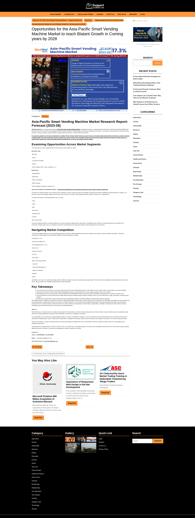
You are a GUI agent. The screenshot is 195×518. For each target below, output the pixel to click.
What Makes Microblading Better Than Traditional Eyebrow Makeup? (146, 84)
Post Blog (122, 14)
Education (136, 138)
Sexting (136, 188)
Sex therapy (137, 184)
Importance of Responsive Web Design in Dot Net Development (80, 384)
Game (135, 146)
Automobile (137, 126)
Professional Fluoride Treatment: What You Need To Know (146, 90)
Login (142, 14)
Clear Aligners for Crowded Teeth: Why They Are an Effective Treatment (147, 97)
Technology (69, 14)
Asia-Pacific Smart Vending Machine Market (68, 129)
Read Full (39, 418)
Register (133, 14)
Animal (135, 121)
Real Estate (137, 171)
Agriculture (137, 117)
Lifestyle (110, 14)
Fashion (100, 14)
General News (138, 155)
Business (88, 20)
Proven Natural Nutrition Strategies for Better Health (147, 78)
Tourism (136, 201)
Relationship (55, 14)
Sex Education (138, 180)
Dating (135, 134)
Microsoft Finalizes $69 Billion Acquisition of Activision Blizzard (45, 399)
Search (148, 57)
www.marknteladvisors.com (51, 341)
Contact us (102, 446)
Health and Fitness (85, 14)
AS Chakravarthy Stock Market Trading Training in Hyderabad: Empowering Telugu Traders (113, 377)
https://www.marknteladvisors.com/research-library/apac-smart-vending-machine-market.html (83, 189)
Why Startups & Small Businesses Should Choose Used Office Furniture (146, 103)
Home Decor (137, 163)
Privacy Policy (103, 449)
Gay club (136, 151)
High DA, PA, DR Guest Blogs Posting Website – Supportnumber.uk (57, 20)
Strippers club (138, 192)
